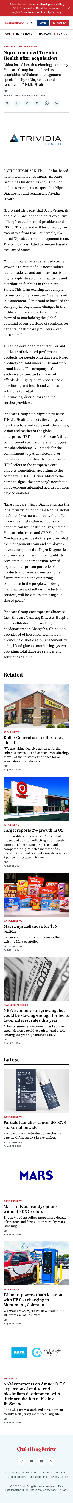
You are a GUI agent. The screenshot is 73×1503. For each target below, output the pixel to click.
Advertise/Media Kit (55, 1472)
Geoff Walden (13, 946)
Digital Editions (17, 1476)
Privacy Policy (59, 1476)
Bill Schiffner (13, 1142)
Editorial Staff (31, 1472)
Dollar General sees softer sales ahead (33, 740)
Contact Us (12, 1472)
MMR (43, 22)
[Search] (32, 23)
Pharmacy (45, 34)
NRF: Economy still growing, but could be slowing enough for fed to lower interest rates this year (36, 1015)
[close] (69, 8)
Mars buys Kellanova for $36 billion (30, 928)
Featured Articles (16, 1005)
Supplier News (28, 46)
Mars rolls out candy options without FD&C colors (31, 1208)
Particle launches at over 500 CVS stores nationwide (35, 1124)
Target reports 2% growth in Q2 (33, 830)
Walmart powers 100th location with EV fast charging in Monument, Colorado (33, 1300)
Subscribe (60, 22)
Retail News (24, 34)
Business (9, 46)
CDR (6, 91)
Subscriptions (38, 1476)
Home (7, 34)
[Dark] (28, 23)
